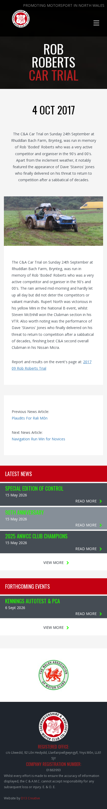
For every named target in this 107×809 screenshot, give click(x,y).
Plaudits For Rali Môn (30, 418)
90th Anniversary (24, 512)
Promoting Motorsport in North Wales (63, 5)
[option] (53, 221)
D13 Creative (30, 798)
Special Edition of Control (34, 488)
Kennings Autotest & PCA (32, 601)
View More (53, 562)
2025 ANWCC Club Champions (36, 536)
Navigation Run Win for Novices (38, 438)
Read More (86, 500)
